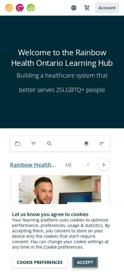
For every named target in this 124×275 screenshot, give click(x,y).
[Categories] (17, 143)
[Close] (109, 263)
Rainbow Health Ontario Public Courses (30, 164)
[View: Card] (86, 143)
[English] (73, 7)
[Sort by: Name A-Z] (102, 143)
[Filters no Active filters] (33, 143)
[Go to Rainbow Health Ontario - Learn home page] (20, 8)
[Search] (49, 143)
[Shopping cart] (87, 7)
